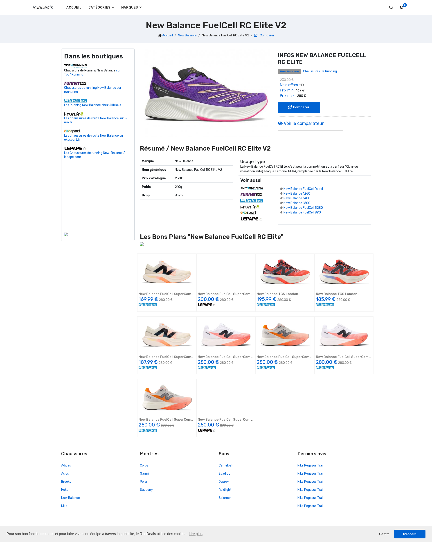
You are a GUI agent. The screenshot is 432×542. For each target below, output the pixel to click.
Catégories (99, 7)
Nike (64, 506)
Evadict (224, 473)
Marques (129, 7)
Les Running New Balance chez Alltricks (92, 105)
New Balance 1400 (297, 198)
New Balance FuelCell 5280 (303, 208)
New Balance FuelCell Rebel (303, 189)
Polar (143, 482)
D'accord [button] (409, 534)
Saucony (146, 490)
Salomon (225, 498)
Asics (65, 473)
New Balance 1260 (297, 193)
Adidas (66, 465)
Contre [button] (384, 534)
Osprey (224, 482)
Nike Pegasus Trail (310, 465)
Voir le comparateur (303, 123)
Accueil (74, 7)
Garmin (145, 473)
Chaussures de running (320, 71)
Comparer (266, 35)
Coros (144, 465)
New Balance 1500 (297, 203)
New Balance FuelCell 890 (302, 212)
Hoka (64, 490)
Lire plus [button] (195, 534)
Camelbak (226, 465)
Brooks (66, 482)
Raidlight (225, 490)
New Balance (187, 35)
